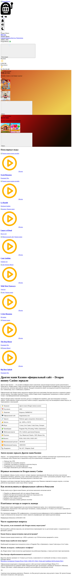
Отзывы (17, 561)
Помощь (8, 38)
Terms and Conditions (45, 561)
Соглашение (11, 561)
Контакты (4, 561)
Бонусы (13, 38)
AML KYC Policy (33, 561)
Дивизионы (19, 38)
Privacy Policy (24, 561)
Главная (3, 38)
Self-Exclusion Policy (57, 561)
